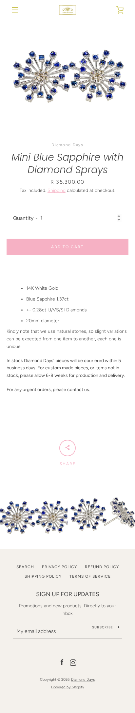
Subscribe (102, 627)
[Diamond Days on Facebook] (62, 662)
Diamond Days (83, 679)
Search (25, 567)
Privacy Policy (59, 567)
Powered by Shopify (67, 687)
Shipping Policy (43, 576)
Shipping (57, 190)
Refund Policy (102, 567)
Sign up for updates (67, 594)
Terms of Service (90, 576)
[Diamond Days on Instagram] (73, 662)
